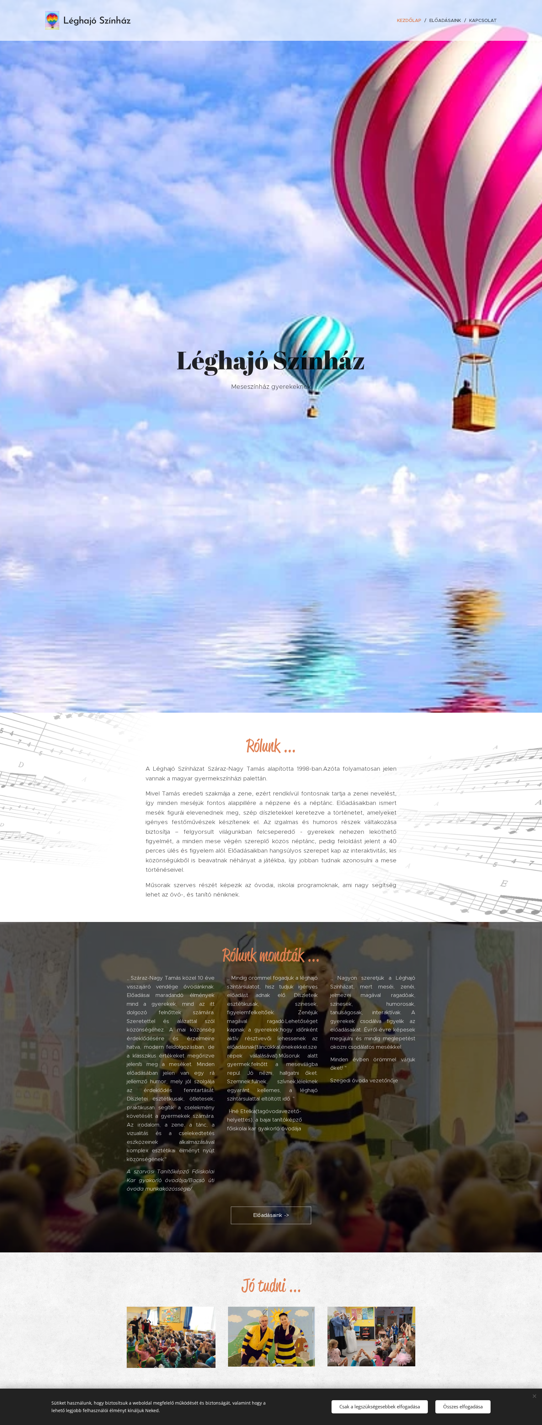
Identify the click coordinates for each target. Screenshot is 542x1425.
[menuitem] (411, 20)
